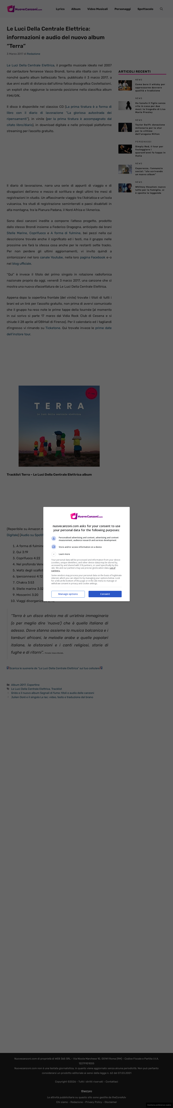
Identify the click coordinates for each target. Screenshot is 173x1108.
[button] (86, 554)
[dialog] (86, 554)
